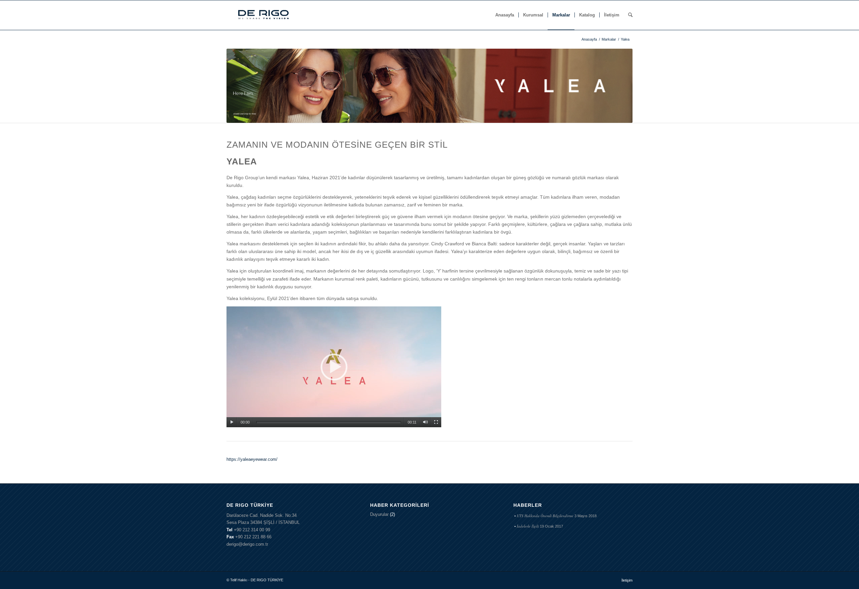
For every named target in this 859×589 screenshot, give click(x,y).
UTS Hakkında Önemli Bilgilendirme (545, 515)
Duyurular (379, 514)
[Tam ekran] (436, 422)
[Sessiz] (425, 422)
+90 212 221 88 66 (253, 536)
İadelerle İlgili (528, 526)
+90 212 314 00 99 (252, 529)
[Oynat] (231, 422)
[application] (333, 366)
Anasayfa (589, 39)
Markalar (609, 39)
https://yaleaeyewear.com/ (251, 459)
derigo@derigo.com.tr (247, 544)
